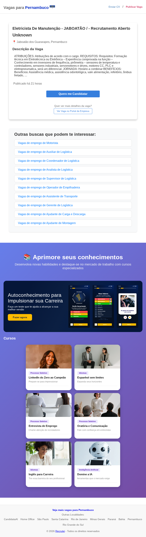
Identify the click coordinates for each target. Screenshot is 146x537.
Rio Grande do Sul (73, 524)
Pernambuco (135, 519)
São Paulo (43, 519)
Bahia (122, 519)
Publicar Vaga (134, 6)
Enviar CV (114, 6)
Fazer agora (20, 317)
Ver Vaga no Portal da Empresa (73, 111)
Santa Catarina (59, 519)
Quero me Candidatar (73, 93)
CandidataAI (11, 519)
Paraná (112, 519)
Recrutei (60, 531)
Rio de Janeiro (79, 519)
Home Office (27, 519)
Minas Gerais (97, 519)
